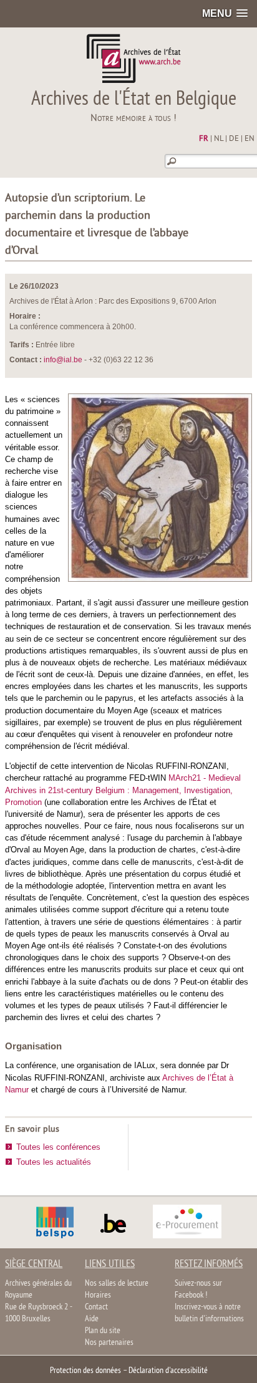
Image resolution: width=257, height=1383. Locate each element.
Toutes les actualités (53, 1162)
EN (250, 139)
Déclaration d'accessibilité (168, 1371)
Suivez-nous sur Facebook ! (198, 1289)
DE (234, 139)
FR (203, 139)
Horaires (98, 1295)
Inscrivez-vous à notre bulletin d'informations (209, 1313)
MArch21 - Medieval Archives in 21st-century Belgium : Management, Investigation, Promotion (123, 789)
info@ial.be (63, 360)
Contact (96, 1307)
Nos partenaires (109, 1343)
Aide (92, 1319)
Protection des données (85, 1371)
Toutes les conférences (58, 1147)
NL (218, 139)
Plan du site (102, 1331)
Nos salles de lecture (116, 1283)
